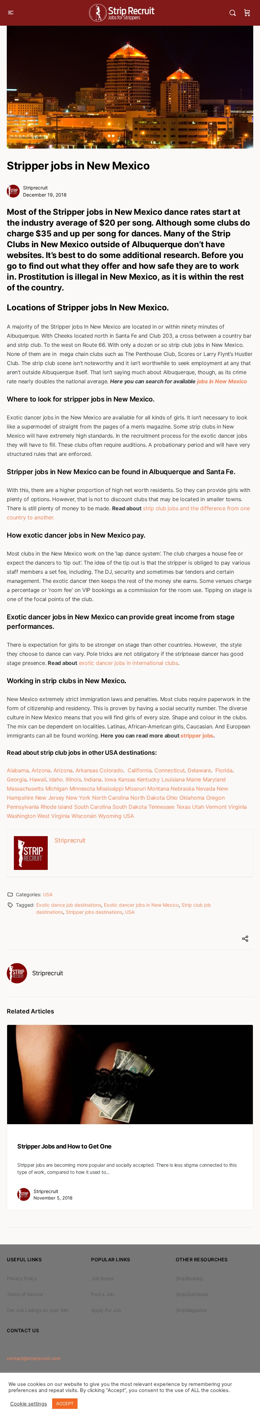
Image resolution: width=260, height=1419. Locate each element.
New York (78, 797)
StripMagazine (191, 1310)
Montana (158, 788)
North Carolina (110, 797)
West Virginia (53, 815)
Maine (193, 779)
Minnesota (82, 788)
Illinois (73, 779)
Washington (21, 815)
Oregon (215, 797)
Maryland (214, 779)
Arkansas (86, 770)
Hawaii (37, 779)
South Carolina (92, 806)
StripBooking (189, 1278)
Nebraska (182, 788)
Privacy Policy (22, 1278)
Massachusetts (25, 788)
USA (128, 815)
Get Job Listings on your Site (37, 1310)
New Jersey (50, 797)
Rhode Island (56, 806)
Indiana (93, 779)
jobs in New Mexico (222, 381)
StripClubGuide (192, 1294)
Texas (183, 806)
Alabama (17, 770)
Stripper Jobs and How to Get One (64, 1146)
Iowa (110, 779)
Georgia (16, 779)
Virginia (237, 806)
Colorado (111, 770)
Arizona (40, 770)
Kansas (127, 779)
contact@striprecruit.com (33, 1358)
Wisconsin (83, 815)
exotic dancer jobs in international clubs (128, 663)
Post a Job (102, 1294)
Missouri (135, 788)
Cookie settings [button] (28, 1404)
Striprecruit (35, 187)
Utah (198, 806)
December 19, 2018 (45, 195)
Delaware (199, 770)
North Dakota (147, 797)
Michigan (56, 788)
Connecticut (169, 770)
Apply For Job (106, 1310)
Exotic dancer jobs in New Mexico (141, 905)
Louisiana (173, 779)
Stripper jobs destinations (94, 912)
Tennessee (161, 806)
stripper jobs (196, 735)
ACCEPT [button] (64, 1403)
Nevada (205, 788)
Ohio (172, 797)
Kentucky (148, 779)
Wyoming (110, 815)
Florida (223, 770)
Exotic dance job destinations (68, 905)
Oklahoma (191, 797)
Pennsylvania (23, 806)
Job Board (102, 1278)
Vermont (215, 806)
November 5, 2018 (53, 1198)
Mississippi (109, 788)
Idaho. (56, 779)
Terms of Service (25, 1294)
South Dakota (129, 806)
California (140, 770)
